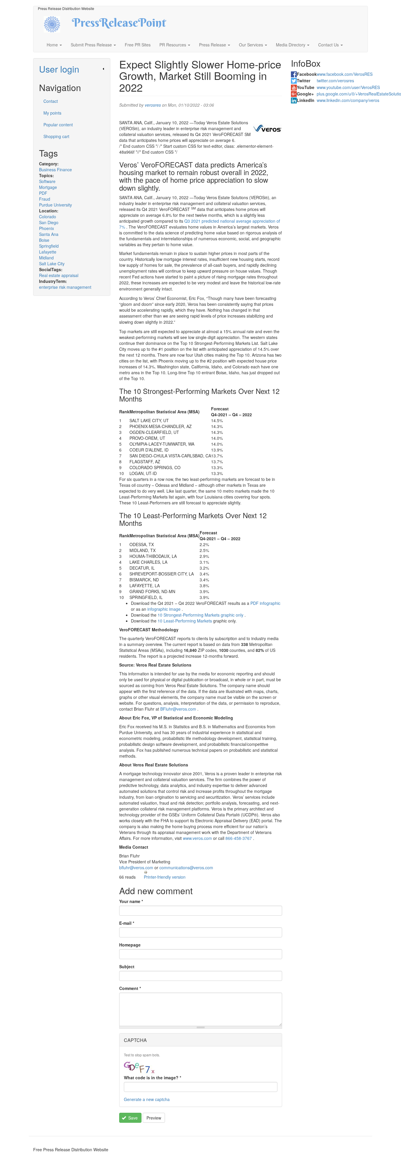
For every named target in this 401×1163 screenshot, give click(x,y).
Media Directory (291, 45)
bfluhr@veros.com (136, 867)
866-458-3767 (238, 838)
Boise (44, 240)
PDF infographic (265, 603)
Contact (50, 101)
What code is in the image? (152, 1077)
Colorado (47, 216)
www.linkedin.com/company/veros (348, 100)
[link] (72, 69)
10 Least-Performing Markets (185, 621)
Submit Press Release (92, 45)
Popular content (58, 124)
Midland (46, 258)
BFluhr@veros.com (178, 709)
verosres (153, 105)
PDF (43, 193)
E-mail (126, 923)
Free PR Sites (138, 45)
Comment (130, 988)
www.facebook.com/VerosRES (345, 74)
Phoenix (46, 228)
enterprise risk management (65, 287)
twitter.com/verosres (335, 80)
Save (132, 1118)
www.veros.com (197, 838)
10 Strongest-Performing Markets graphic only (200, 615)
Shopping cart (56, 136)
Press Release (213, 45)
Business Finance (55, 169)
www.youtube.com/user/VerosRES (348, 87)
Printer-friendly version (165, 877)
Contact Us (329, 45)
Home (53, 45)
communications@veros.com (186, 867)
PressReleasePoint (119, 25)
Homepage (130, 945)
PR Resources (173, 45)
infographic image (164, 609)
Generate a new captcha (147, 1099)
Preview (153, 1118)
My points (52, 113)
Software (47, 181)
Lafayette (47, 252)
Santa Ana (48, 234)
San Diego (48, 222)
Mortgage (48, 187)
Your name (131, 901)
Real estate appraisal (58, 275)
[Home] (57, 24)
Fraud (44, 199)
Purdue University (55, 205)
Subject (126, 966)
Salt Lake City (52, 263)
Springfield (49, 246)
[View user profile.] (267, 128)
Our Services (251, 45)
